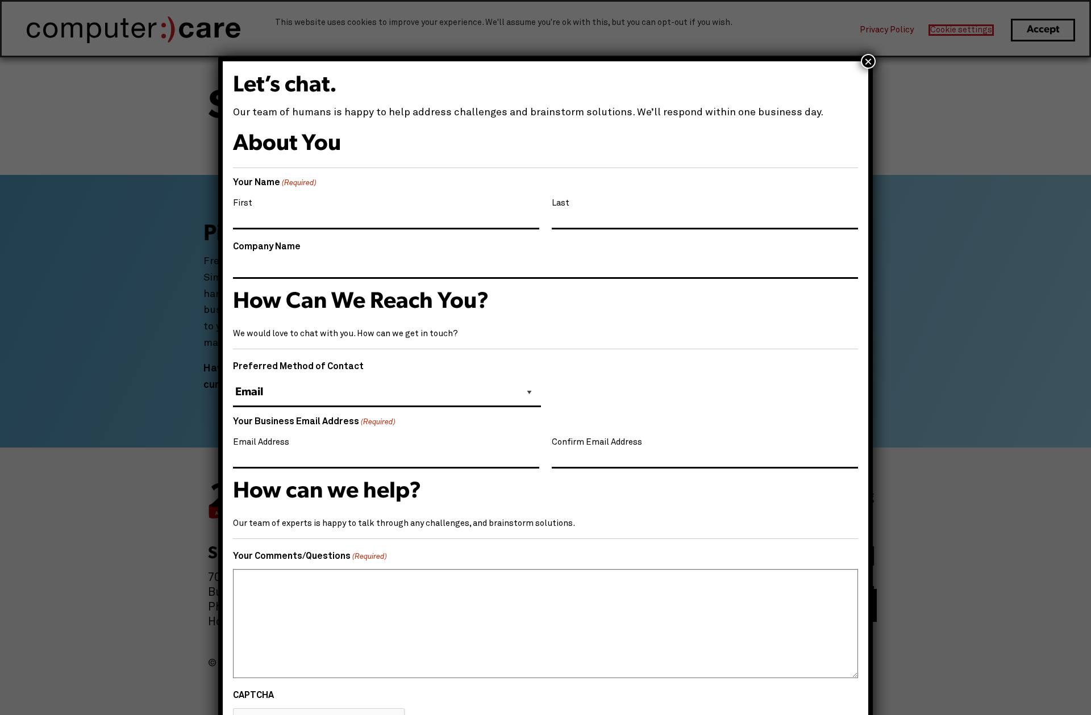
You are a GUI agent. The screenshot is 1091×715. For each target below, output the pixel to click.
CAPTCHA (253, 695)
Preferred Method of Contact (298, 366)
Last (560, 203)
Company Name (267, 246)
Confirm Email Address (597, 442)
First (242, 203)
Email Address (261, 442)
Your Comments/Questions (310, 556)
